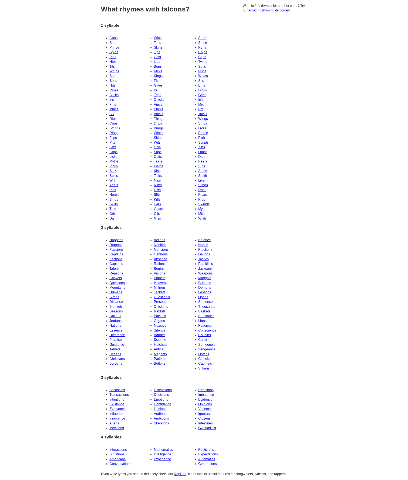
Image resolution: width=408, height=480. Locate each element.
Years (113, 185)
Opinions (205, 404)
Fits (156, 81)
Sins (112, 43)
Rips (112, 118)
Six (111, 114)
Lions (202, 321)
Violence (205, 409)
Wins (158, 38)
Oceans (115, 354)
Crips (113, 123)
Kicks (158, 71)
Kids (201, 199)
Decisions (161, 394)
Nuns (202, 71)
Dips (201, 156)
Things (159, 118)
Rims (158, 185)
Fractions (205, 249)
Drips (158, 123)
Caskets (115, 278)
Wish (202, 218)
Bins (201, 85)
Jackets (159, 292)
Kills (157, 199)
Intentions (116, 399)
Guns (113, 38)
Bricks (158, 114)
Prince (114, 47)
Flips (113, 138)
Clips (202, 57)
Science (160, 339)
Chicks (159, 99)
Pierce (203, 133)
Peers (202, 161)
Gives (158, 85)
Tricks (202, 114)
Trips (157, 95)
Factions (115, 259)
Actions (159, 240)
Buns (158, 66)
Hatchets (160, 344)
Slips (158, 152)
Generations (207, 464)
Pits (112, 142)
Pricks (158, 109)
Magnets (160, 354)
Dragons (115, 245)
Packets (160, 316)
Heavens (160, 283)
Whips (114, 71)
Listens (203, 354)
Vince (158, 104)
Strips (202, 171)
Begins (159, 268)
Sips (201, 166)
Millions (160, 287)
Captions (116, 264)
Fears (202, 194)
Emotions (161, 399)
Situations (117, 454)
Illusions (160, 409)
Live (201, 180)
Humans (115, 292)
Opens (203, 297)
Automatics (206, 459)
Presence (161, 302)
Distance (116, 302)
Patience (205, 325)
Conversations (120, 464)
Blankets (116, 306)
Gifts (112, 147)
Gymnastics (207, 428)
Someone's (206, 344)
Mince (114, 109)
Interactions (118, 449)
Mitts (201, 214)
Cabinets (205, 363)
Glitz (157, 214)
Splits (113, 176)
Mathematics (163, 449)
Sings (113, 199)
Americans (117, 459)
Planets (159, 278)
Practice (115, 339)
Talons (114, 268)
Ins (111, 99)
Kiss (157, 171)
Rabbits (160, 311)
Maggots (204, 278)
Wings (203, 118)
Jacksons (205, 268)
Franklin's (205, 264)
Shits (113, 81)
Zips (201, 147)
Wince (158, 133)
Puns (202, 47)
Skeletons (161, 423)
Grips (113, 152)
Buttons (159, 363)
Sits (201, 81)
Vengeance (206, 349)
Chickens (161, 306)
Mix (201, 104)
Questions (117, 283)
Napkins (160, 245)
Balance (204, 240)
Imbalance (206, 394)
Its (155, 90)
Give (157, 147)
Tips (157, 52)
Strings (114, 128)
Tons (157, 43)
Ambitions (161, 418)
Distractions (163, 390)
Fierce (158, 166)
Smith (202, 176)
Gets (157, 57)
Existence (116, 404)
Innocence (117, 418)
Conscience (207, 330)
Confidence (162, 404)
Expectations (208, 454)
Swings (204, 204)
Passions (116, 249)
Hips (112, 61)
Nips (157, 180)
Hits (112, 85)
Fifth (201, 138)
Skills (113, 204)
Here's (114, 194)
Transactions (119, 394)
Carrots (203, 339)
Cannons (161, 254)
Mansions (161, 249)
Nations (115, 325)
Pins (112, 57)
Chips (202, 52)
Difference (117, 335)
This (112, 209)
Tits (112, 66)
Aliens (114, 423)
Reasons (116, 273)
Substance (206, 316)
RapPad (180, 474)
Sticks (114, 95)
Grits (112, 214)
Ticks (158, 176)
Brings (159, 128)
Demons (204, 287)
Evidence (205, 399)
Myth (201, 209)
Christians (117, 359)
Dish (112, 218)
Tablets (114, 349)
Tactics (203, 259)
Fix (200, 109)
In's (200, 99)
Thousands (206, 306)
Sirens (114, 297)
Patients (160, 359)
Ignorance (205, 414)
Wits (157, 142)
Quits (158, 156)
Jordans (115, 321)
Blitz (112, 171)
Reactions (206, 390)
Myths (113, 161)
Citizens (204, 418)
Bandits (159, 335)
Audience (161, 414)
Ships (202, 123)
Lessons (204, 292)
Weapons (205, 273)
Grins (202, 95)
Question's (162, 297)
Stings (203, 185)
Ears (157, 204)
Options (115, 316)
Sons (202, 38)
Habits (203, 245)
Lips (157, 61)
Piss (112, 190)
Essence (116, 330)
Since (202, 43)
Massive (160, 325)
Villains (204, 368)
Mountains (117, 287)
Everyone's (117, 409)
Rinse (113, 90)
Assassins (117, 390)
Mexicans (116, 428)
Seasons (116, 311)
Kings (158, 76)
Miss (157, 218)
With (112, 180)
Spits (202, 66)
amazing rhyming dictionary (269, 10)
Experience (162, 459)
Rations (160, 264)
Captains (116, 254)
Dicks (202, 90)
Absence (160, 259)
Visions (159, 273)
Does (202, 190)
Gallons (204, 254)
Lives (202, 128)
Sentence (205, 302)
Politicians (206, 449)
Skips (158, 138)
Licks (113, 156)
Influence (116, 414)
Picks (113, 166)
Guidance (116, 344)
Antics (158, 349)
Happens (116, 240)
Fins (112, 104)
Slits (157, 194)
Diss (157, 190)
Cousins (204, 335)
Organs (159, 321)
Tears (158, 161)
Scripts (203, 142)
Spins (113, 52)
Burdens (115, 363)
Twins (202, 61)
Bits (112, 76)
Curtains (204, 283)
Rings (113, 133)
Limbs (202, 152)
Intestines (205, 423)
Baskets (204, 311)
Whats (203, 76)
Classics (204, 359)
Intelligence (162, 454)
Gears (158, 209)
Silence (159, 330)
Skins (158, 47)
